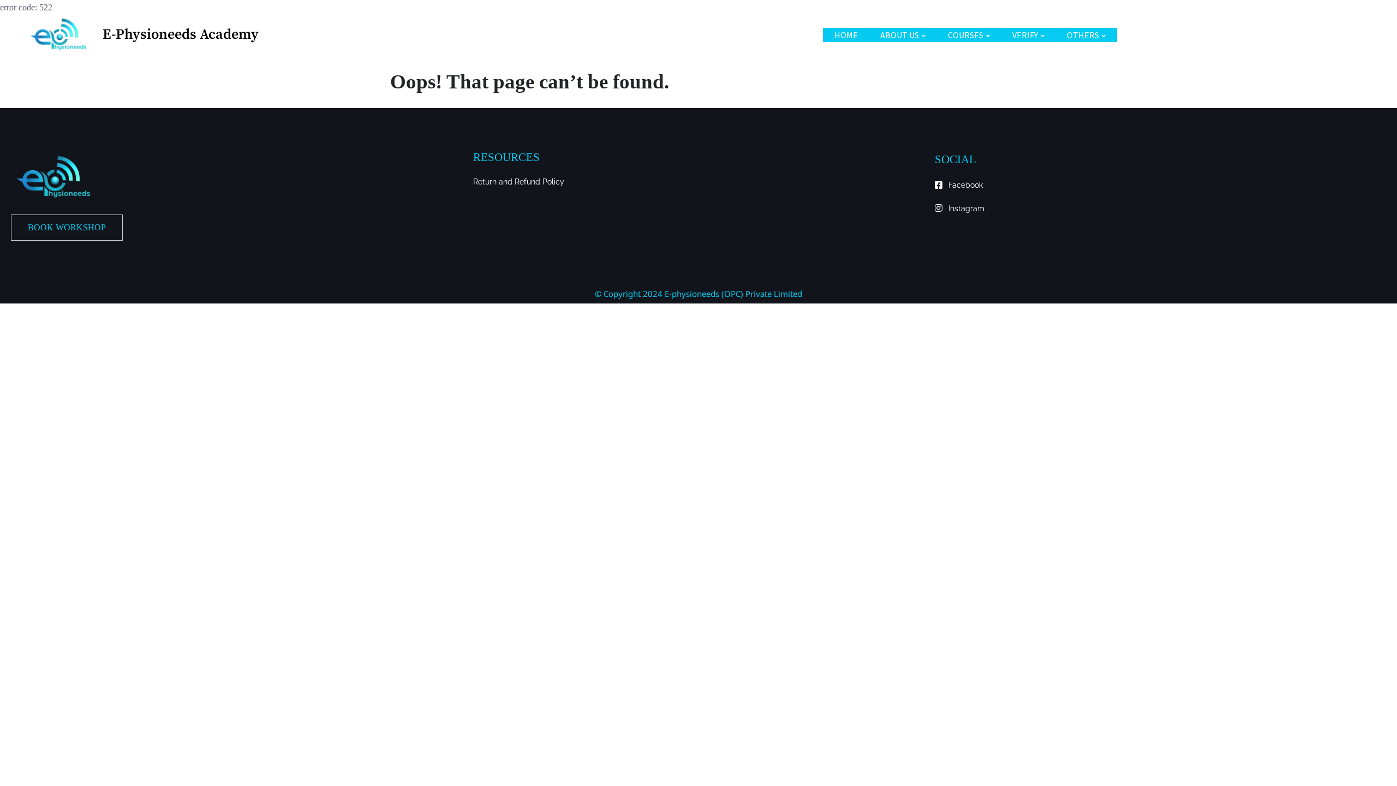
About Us (899, 34)
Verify (1025, 34)
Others (1083, 34)
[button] (67, 228)
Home (846, 34)
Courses (965, 34)
